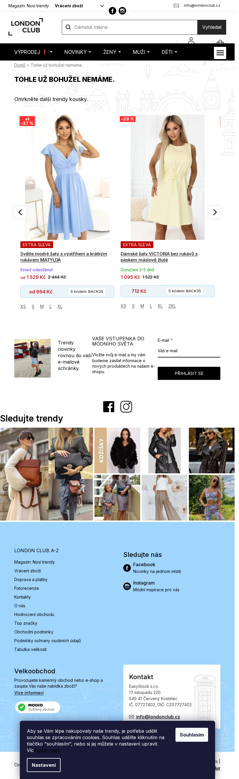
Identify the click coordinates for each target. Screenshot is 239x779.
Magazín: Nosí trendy (28, 5)
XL (59, 306)
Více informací (29, 692)
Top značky (25, 623)
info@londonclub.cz (158, 717)
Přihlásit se (189, 373)
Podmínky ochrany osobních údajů (47, 640)
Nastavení (44, 765)
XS (23, 306)
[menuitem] (33, 52)
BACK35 (87, 291)
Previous (20, 212)
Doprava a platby (31, 579)
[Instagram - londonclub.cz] (122, 11)
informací (48, 750)
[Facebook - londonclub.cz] (112, 11)
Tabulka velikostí (30, 649)
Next (214, 212)
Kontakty (22, 596)
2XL (172, 305)
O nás (19, 605)
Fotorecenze (26, 588)
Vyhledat (212, 27)
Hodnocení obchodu (34, 614)
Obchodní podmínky (33, 631)
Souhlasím (192, 735)
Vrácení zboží (69, 5)
